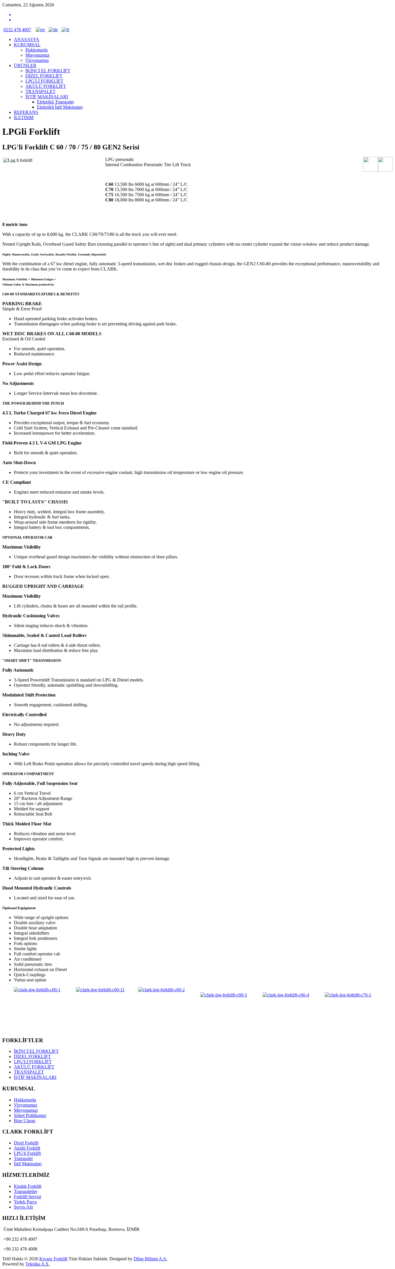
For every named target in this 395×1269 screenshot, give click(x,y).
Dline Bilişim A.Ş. (150, 1258)
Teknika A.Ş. (37, 1263)
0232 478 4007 (17, 29)
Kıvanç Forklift (53, 1258)
